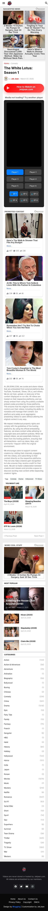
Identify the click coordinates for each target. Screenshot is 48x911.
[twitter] (21, 886)
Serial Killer (24, 806)
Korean (24, 774)
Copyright (27, 902)
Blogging (16, 906)
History (24, 747)
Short (24, 811)
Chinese (24, 692)
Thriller (24, 838)
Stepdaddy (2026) (29, 628)
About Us (22, 899)
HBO (24, 737)
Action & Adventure (24, 664)
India (24, 765)
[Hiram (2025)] (11, 619)
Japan (24, 769)
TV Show (38, 479)
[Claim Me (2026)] (11, 645)
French (24, 728)
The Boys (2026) (11, 501)
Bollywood (24, 683)
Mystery (24, 788)
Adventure (24, 669)
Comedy (14, 63)
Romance (24, 797)
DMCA (36, 902)
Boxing (24, 687)
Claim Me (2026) (28, 641)
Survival (24, 829)
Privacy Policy (15, 902)
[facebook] (15, 886)
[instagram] (32, 886)
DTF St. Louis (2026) (13, 526)
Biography (24, 678)
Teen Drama (24, 833)
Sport (24, 815)
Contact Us (33, 899)
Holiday (24, 751)
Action (24, 660)
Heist (24, 742)
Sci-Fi (24, 801)
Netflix (24, 792)
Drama (21, 479)
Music (24, 783)
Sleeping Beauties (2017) (33, 502)
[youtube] (27, 886)
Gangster (24, 733)
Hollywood (29, 479)
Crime (24, 701)
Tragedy (24, 842)
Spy (24, 820)
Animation (24, 674)
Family (24, 719)
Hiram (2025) (27, 615)
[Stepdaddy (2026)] (11, 632)
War (24, 852)
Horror (24, 760)
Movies (24, 779)
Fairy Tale (24, 715)
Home (6, 63)
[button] (3, 3)
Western (24, 856)
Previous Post (11, 536)
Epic (24, 710)
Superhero (24, 824)
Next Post (38, 536)
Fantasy (24, 724)
